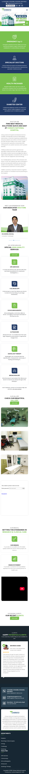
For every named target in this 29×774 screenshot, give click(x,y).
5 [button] (13, 240)
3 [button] (11, 240)
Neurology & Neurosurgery (8, 741)
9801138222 (23, 1)
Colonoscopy (14, 288)
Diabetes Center (14, 104)
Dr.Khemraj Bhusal (8, 234)
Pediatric (3, 738)
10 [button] (19, 240)
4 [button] (12, 240)
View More (14, 255)
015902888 (11, 1)
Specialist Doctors (14, 62)
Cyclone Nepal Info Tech (17, 772)
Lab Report (11, 5)
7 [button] (16, 240)
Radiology (3, 749)
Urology (3, 743)
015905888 (6, 1)
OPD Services (14, 267)
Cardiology (4, 746)
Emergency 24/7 (14, 42)
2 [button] (10, 240)
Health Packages (14, 83)
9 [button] (18, 240)
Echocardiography (14, 310)
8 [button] (17, 240)
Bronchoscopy (14, 375)
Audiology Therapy (14, 353)
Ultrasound (14, 332)
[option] (14, 226)
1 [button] (9, 240)
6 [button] (15, 240)
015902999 (17, 1)
